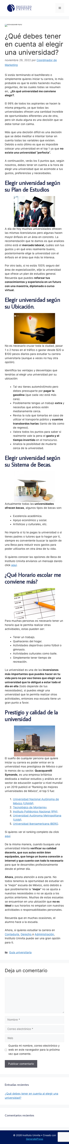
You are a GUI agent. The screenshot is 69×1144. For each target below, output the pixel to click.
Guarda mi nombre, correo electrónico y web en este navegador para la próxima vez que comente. (34, 1049)
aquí (14, 565)
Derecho (26, 934)
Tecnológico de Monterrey (29, 807)
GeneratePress (34, 1138)
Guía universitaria (20, 952)
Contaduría (12, 934)
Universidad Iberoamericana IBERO (35, 823)
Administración (44, 934)
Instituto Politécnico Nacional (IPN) (35, 811)
